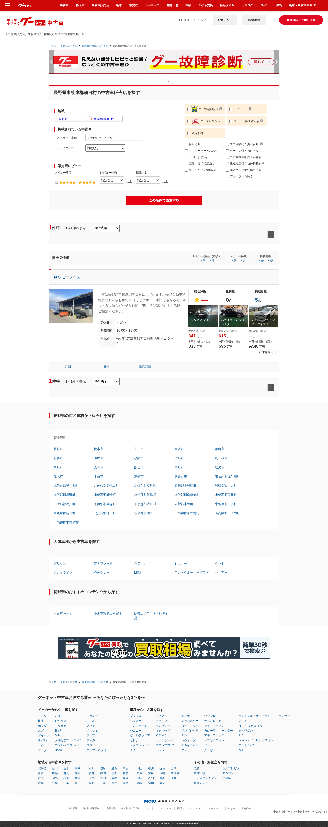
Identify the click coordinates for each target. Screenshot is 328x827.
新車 (119, 5)
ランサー (284, 716)
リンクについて (163, 808)
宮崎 (173, 768)
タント (219, 563)
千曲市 (98, 476)
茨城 (55, 783)
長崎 (162, 773)
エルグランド (164, 740)
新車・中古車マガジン (303, 5)
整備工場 (172, 5)
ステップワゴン (166, 745)
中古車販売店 (100, 5)
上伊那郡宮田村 (226, 494)
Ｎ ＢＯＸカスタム (250, 725)
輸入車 (80, 5)
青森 (41, 773)
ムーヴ (208, 750)
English (184, 20)
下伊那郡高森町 (105, 504)
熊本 (162, 778)
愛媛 (151, 773)
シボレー (92, 716)
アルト (242, 720)
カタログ (247, 5)
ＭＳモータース (67, 277)
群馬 (66, 773)
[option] (164, 64)
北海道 (42, 768)
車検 (188, 5)
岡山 (140, 768)
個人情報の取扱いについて (135, 808)
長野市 (58, 449)
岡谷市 (179, 449)
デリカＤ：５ (212, 720)
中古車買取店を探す (108, 613)
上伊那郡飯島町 (145, 494)
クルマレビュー (232, 768)
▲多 (234, 260)
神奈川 (79, 773)
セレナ (134, 740)
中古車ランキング (205, 778)
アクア (160, 716)
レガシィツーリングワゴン (255, 740)
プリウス (60, 563)
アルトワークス (214, 735)
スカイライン (63, 572)
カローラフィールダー (218, 730)
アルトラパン (247, 745)
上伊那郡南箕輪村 (187, 494)
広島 (140, 773)
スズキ (42, 730)
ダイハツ (43, 735)
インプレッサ (190, 730)
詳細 (68, 366)
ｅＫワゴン (245, 730)
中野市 (58, 467)
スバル (42, 740)
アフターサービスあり (203, 150)
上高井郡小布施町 (187, 513)
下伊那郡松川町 (64, 504)
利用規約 (111, 808)
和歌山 (127, 773)
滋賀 (114, 768)
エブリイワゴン (214, 740)
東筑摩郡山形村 (226, 504)
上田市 (139, 449)
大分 (162, 783)
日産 (41, 720)
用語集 (226, 778)
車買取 (133, 5)
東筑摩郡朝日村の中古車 (95, 45)
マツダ (42, 750)
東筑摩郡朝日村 (64, 513)
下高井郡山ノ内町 (227, 513)
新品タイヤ (227, 5)
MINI (137, 572)
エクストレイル (140, 745)
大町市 (98, 467)
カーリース (152, 5)
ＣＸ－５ (161, 735)
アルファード (103, 563)
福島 (55, 778)
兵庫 (114, 783)
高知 (151, 778)
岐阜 (103, 768)
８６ (133, 750)
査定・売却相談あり (202, 163)
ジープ (90, 735)
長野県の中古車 (69, 45)
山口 (140, 778)
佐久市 (58, 476)
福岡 (151, 783)
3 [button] (170, 81)
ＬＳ (241, 735)
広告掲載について (251, 808)
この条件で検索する (164, 200)
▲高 (203, 260)
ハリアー (221, 572)
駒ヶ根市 (221, 458)
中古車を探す (63, 613)
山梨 (92, 778)
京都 (114, 773)
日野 (58, 730)
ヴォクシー (101, 572)
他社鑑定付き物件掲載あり (247, 163)
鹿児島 (175, 773)
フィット (187, 750)
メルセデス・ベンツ (68, 740)
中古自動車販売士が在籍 (245, 157)
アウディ (92, 725)
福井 (92, 773)
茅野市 (179, 467)
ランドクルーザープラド (192, 572)
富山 (77, 783)
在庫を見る (266, 352)
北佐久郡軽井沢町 (66, 485)
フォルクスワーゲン (68, 745)
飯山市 (139, 467)
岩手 (41, 778)
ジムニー (181, 563)
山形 (55, 773)
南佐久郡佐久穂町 (227, 476)
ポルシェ (92, 730)
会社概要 (72, 808)
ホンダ (42, 725)
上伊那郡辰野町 (64, 494)
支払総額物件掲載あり (244, 144)
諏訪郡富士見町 (226, 485)
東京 (77, 768)
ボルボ (90, 720)
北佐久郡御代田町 (106, 485)
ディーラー (240, 109)
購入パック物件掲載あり (245, 170)
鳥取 (125, 778)
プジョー (92, 745)
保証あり (194, 144)
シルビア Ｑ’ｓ (200, 319)
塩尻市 (219, 467)
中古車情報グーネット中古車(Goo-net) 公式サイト (300, 811)
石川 (92, 768)
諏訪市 (58, 458)
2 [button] (165, 81)
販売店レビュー (204, 783)
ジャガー (92, 740)
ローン (264, 5)
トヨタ (42, 716)
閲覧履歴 (254, 20)
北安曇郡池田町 (105, 513)
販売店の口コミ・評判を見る (151, 616)
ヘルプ (201, 20)
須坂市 (98, 458)
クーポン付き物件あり (244, 150)
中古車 (52, 45)
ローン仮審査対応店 (246, 121)
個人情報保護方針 (92, 808)
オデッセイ (163, 730)
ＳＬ (241, 750)
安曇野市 (181, 476)
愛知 (103, 778)
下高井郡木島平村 (66, 522)
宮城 (41, 783)
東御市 (139, 476)
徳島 (140, 783)
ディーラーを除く (241, 176)
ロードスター (190, 725)
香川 (151, 768)
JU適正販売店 (198, 157)
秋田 (55, 768)
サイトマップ (216, 808)
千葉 (66, 783)
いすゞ (59, 716)
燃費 (197, 768)
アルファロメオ (96, 750)
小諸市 (139, 458)
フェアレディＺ (214, 725)
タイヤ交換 (205, 5)
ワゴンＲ (210, 716)
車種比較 (199, 773)
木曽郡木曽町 (184, 504)
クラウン (140, 563)
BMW (58, 750)
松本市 (98, 449)
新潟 (77, 778)
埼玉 (66, 778)
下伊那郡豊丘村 (145, 504)
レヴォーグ (188, 740)
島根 (125, 783)
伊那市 (179, 458)
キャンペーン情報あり (203, 170)
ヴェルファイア (140, 735)
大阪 (114, 778)
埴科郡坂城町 (143, 513)
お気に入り (225, 20)
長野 (92, 783)
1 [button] (161, 81)
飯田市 (219, 449)
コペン (160, 750)
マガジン (228, 773)
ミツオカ (61, 725)
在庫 (106, 366)
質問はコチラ (184, 808)
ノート (208, 745)
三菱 (41, 745)
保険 (279, 5)
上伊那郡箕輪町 (105, 494)
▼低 (211, 260)
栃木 (66, 768)
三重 (103, 783)
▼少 (242, 260)
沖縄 (173, 778)
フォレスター (190, 720)
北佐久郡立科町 (145, 485)
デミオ (185, 716)
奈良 (125, 768)
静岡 (103, 773)
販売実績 (145, 366)
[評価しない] (56, 182)
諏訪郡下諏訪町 (185, 485)
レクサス (61, 720)
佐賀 (162, 768)
